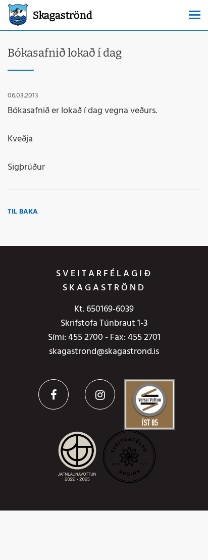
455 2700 (85, 337)
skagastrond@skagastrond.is (104, 351)
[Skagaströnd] (18, 14)
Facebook (53, 394)
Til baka (23, 212)
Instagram (100, 394)
